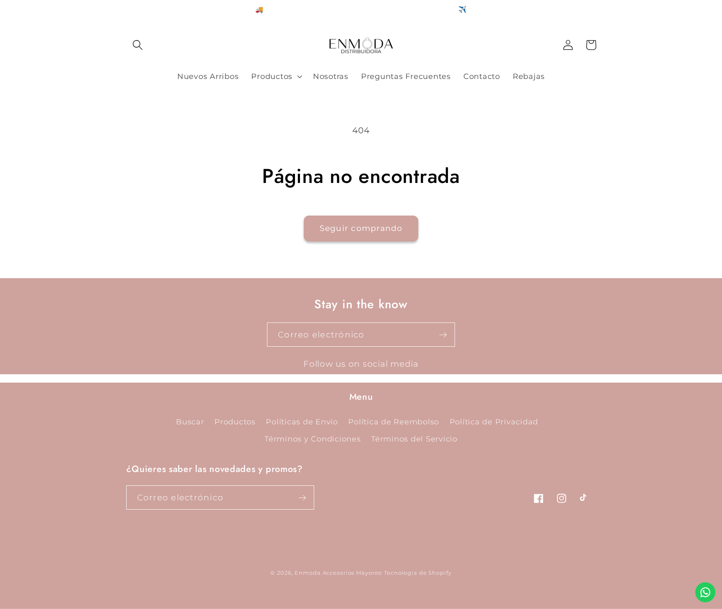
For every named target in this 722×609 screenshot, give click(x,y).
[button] (137, 44)
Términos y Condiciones (312, 438)
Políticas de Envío (302, 421)
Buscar (190, 421)
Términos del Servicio (414, 438)
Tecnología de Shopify (417, 573)
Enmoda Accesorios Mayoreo (338, 573)
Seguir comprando (361, 228)
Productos (235, 421)
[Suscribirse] (443, 334)
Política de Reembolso (393, 421)
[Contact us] (705, 592)
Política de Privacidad (494, 421)
